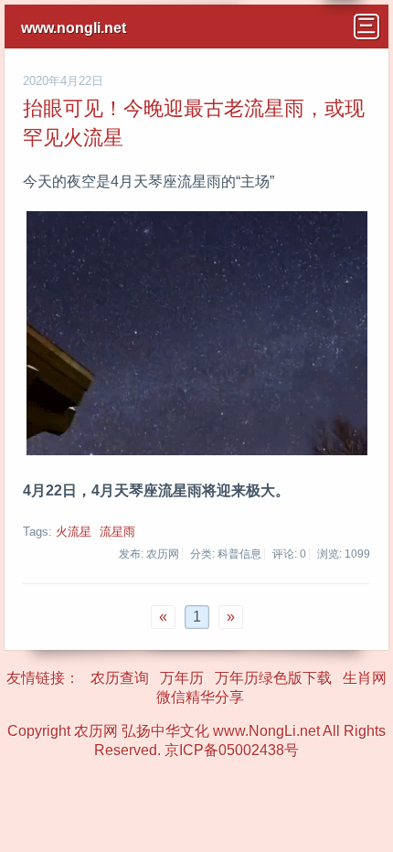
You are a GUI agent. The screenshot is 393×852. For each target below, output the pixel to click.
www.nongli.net (73, 28)
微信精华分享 (200, 697)
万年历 (182, 678)
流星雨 (117, 531)
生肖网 (365, 678)
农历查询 (119, 678)
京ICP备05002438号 (232, 750)
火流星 (73, 531)
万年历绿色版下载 (273, 678)
